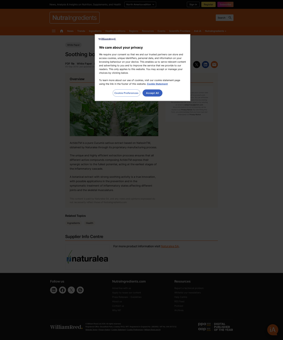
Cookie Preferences (126, 93)
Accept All (152, 93)
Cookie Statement (157, 83)
